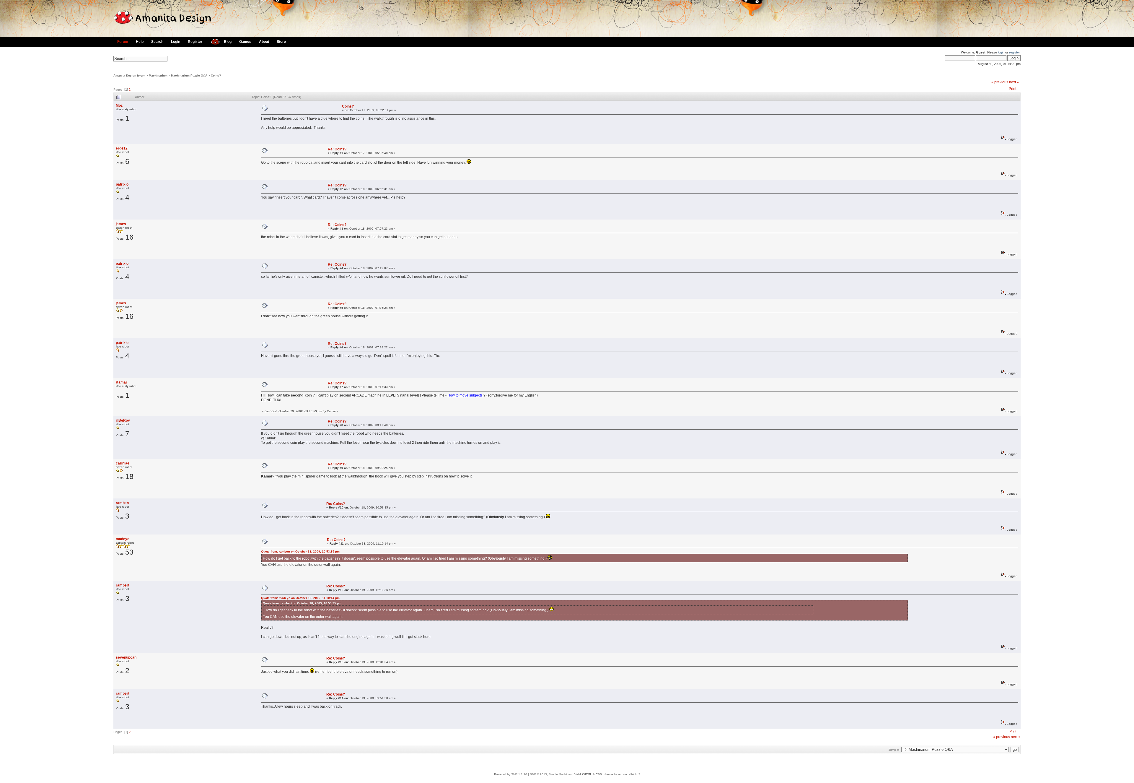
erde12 (122, 148)
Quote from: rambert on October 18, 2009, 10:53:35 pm (300, 551)
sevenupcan (126, 657)
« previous (999, 82)
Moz (119, 105)
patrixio (122, 184)
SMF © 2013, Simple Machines (551, 774)
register (1014, 52)
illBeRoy (123, 420)
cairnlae (122, 463)
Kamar (121, 382)
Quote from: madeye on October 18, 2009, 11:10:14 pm (300, 598)
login (1001, 52)
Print (1012, 89)
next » (1014, 82)
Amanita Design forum (129, 75)
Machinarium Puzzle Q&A (189, 75)
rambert (122, 503)
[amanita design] (213, 41)
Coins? (216, 75)
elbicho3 (634, 774)
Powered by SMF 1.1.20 (510, 774)
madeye (122, 539)
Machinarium (158, 75)
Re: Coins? (337, 149)
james (121, 224)
